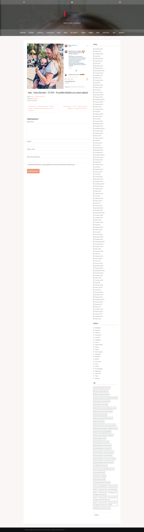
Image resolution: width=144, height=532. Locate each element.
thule (95, 508)
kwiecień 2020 (99, 227)
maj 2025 (97, 82)
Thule (114, 33)
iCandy (97, 349)
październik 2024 (99, 99)
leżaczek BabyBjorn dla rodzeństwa (102, 448)
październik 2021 (99, 184)
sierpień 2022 (99, 159)
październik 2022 (99, 155)
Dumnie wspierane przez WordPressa (34, 530)
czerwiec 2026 (99, 53)
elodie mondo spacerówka (100, 414)
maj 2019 (97, 253)
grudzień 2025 (99, 66)
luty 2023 (97, 145)
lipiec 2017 (98, 306)
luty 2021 (97, 203)
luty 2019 (97, 261)
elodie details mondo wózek (100, 404)
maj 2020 (97, 225)
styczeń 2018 (98, 292)
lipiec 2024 (98, 106)
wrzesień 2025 (99, 73)
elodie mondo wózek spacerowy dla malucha (104, 425)
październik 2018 (99, 270)
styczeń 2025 (98, 92)
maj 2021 (97, 196)
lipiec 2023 (98, 135)
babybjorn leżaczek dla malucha (101, 398)
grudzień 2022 (99, 150)
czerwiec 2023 (99, 138)
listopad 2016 (99, 316)
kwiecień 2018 (99, 285)
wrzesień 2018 (99, 273)
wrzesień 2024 (99, 102)
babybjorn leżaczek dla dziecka (101, 394)
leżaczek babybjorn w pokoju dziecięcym (103, 452)
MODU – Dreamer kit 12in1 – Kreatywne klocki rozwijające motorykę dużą (105, 493)
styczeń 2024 (98, 121)
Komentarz (30, 121)
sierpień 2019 (99, 246)
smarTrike (97, 373)
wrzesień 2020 (99, 215)
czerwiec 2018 (99, 280)
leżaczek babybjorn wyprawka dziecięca (103, 462)
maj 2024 (97, 111)
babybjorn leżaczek (105, 387)
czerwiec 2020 (99, 222)
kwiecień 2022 (99, 169)
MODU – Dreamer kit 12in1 (110, 486)
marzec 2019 (98, 258)
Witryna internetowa (33, 157)
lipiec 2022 (98, 162)
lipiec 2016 (98, 318)
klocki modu (114, 428)
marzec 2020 (98, 229)
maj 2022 (97, 167)
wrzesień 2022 (99, 157)
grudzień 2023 (99, 123)
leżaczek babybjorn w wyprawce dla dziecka (104, 458)
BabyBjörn (23, 33)
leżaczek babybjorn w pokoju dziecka (103, 455)
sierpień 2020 (99, 217)
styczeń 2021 (98, 205)
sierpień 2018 (99, 275)
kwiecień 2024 (99, 114)
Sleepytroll (106, 33)
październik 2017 (99, 299)
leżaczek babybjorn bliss (100, 438)
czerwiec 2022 (99, 164)
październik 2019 (99, 241)
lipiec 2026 (98, 51)
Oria (52, 530)
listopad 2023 (99, 126)
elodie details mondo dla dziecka (102, 401)
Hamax (65, 33)
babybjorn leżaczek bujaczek (101, 391)
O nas (96, 364)
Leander (83, 33)
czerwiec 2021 (99, 193)
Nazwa (29, 141)
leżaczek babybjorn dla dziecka (101, 442)
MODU (97, 33)
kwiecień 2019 (99, 256)
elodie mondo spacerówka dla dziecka (103, 418)
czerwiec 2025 (99, 80)
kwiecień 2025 (99, 85)
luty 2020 (97, 232)
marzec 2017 (98, 314)
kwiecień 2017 (99, 311)
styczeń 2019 (98, 263)
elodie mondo (112, 408)
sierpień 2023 (99, 133)
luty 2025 (97, 90)
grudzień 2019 (99, 237)
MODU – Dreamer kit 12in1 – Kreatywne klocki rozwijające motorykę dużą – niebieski (105, 503)
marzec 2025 (98, 87)
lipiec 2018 (98, 278)
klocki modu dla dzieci (99, 431)
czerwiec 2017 (99, 309)
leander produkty (98, 435)
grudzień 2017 (99, 294)
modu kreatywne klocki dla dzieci (102, 482)
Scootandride (98, 368)
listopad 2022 (99, 152)
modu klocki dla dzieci (99, 472)
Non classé (98, 361)
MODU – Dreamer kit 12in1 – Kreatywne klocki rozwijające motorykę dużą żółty (105, 498)
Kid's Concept (99, 352)
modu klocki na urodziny (100, 475)
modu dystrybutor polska (100, 469)
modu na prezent (98, 486)
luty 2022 (97, 174)
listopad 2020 (99, 210)
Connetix (97, 337)
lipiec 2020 (98, 220)
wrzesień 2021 (99, 186)
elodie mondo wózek (99, 421)
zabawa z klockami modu (104, 508)
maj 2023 (97, 140)
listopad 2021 (99, 181)
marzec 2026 (98, 61)
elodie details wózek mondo (100, 408)
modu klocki (111, 469)
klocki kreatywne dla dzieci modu (102, 428)
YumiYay (97, 378)
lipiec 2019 (98, 249)
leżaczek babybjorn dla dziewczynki (102, 445)
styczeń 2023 (98, 147)
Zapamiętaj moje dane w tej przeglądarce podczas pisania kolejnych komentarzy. (51, 164)
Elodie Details (50, 33)
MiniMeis (91, 33)
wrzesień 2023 (99, 131)
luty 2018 (97, 290)
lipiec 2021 (98, 191)
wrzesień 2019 (99, 244)
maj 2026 (97, 56)
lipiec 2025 (98, 78)
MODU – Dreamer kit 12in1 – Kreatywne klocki (105, 489)
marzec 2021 (98, 200)
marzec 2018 (98, 287)
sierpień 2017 (99, 304)
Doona (58, 33)
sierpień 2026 (99, 49)
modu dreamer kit (102, 465)
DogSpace (121, 33)
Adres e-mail (31, 149)
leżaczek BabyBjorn (108, 435)
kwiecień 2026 (99, 58)
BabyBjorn (35, 98)
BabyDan (31, 33)
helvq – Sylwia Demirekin (38, 96)
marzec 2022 (98, 172)
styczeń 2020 (98, 234)
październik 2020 (99, 212)
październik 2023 (99, 128)
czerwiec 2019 (99, 251)
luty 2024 (97, 119)
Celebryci (97, 332)
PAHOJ (97, 366)
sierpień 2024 (99, 104)
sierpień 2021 (99, 188)
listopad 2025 (99, 68)
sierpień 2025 (99, 75)
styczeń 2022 (98, 176)
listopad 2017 (99, 297)
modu (95, 465)
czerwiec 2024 (99, 109)
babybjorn (96, 387)
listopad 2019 (99, 239)
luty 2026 (97, 63)
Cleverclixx (40, 33)
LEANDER (98, 354)
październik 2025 (99, 70)
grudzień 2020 (99, 208)
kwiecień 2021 (99, 198)
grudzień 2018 (99, 265)
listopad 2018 (99, 268)
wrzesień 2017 (99, 302)
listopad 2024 (99, 97)
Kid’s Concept (74, 33)
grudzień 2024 (99, 94)
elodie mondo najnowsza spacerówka (103, 411)
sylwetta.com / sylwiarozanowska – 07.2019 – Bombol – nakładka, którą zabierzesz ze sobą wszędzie (41, 108)
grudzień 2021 (99, 179)
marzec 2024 (98, 116)
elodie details (114, 398)
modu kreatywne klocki (99, 479)
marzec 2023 (98, 143)
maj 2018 (97, 282)
